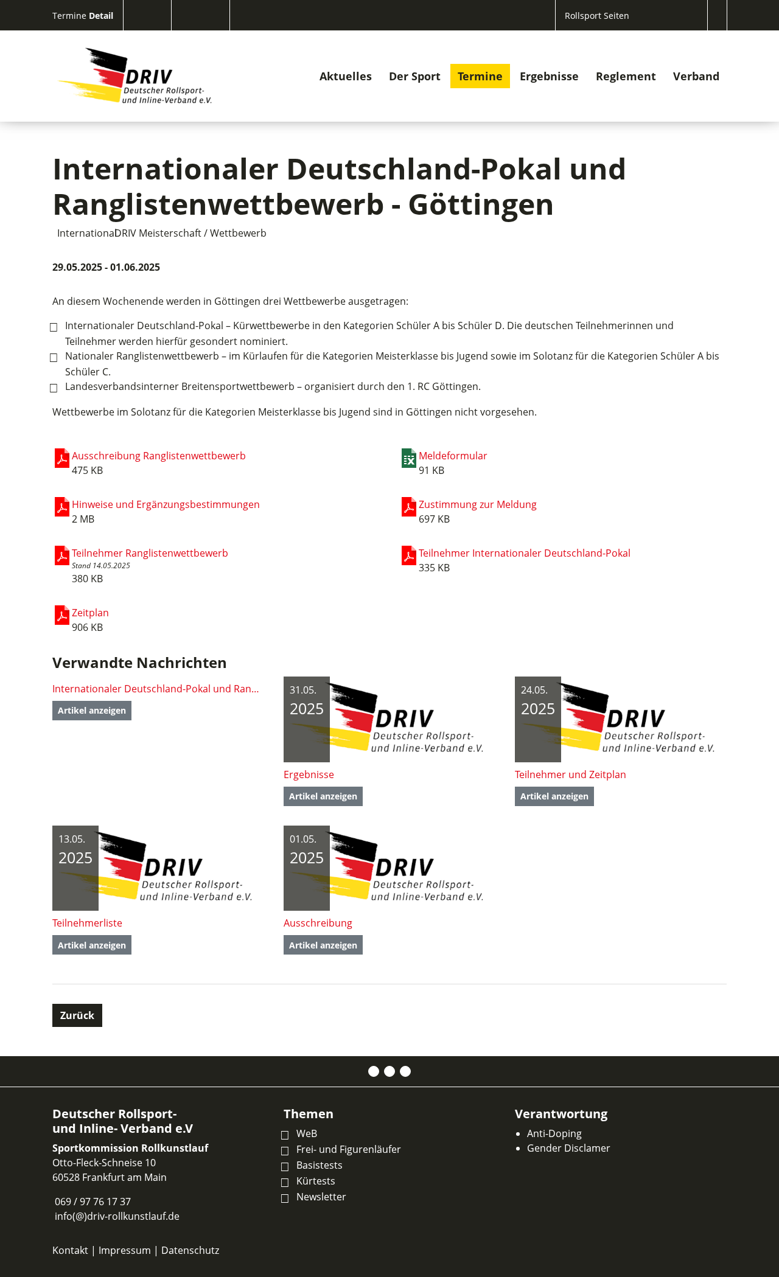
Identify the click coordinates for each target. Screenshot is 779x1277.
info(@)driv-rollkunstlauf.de (117, 1216)
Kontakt (70, 1250)
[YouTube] (405, 1071)
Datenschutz (190, 1250)
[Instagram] (389, 1071)
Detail (101, 15)
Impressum (125, 1250)
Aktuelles (346, 76)
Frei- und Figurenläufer (348, 1149)
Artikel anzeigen (92, 710)
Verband (696, 76)
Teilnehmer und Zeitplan (570, 774)
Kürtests (315, 1181)
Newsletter (321, 1196)
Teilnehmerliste (87, 923)
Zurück (77, 1015)
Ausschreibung (318, 923)
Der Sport (415, 76)
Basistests (319, 1165)
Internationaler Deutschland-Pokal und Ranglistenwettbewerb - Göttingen (158, 688)
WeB (306, 1133)
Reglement (626, 76)
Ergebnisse (549, 76)
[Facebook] (373, 1071)
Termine (70, 15)
